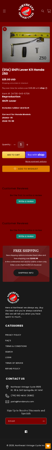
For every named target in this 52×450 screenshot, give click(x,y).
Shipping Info (26, 272)
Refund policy (12, 368)
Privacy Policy (13, 335)
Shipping (5, 83)
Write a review (26, 201)
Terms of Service (14, 363)
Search (9, 351)
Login (8, 357)
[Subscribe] (43, 421)
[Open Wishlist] (48, 446)
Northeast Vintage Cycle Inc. (30, 445)
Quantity (6, 144)
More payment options (36, 161)
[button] (4, 11)
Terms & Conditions (16, 346)
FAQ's (8, 340)
